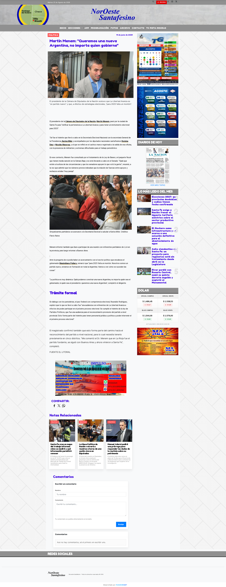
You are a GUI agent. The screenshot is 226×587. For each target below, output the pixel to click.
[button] (154, 2)
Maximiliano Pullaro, (68, 263)
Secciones (74, 28)
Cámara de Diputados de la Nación (80, 121)
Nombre (58, 490)
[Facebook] (169, 2)
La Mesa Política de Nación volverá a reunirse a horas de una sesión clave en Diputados (90, 449)
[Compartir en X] (59, 406)
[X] (177, 2)
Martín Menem (103, 121)
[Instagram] (173, 2)
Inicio (63, 28)
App (86, 28)
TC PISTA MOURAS (156, 28)
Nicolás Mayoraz (62, 145)
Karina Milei (66, 141)
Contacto (138, 28)
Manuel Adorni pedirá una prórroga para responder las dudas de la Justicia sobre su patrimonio (119, 449)
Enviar (121, 524)
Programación (100, 28)
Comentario (59, 500)
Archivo (125, 28)
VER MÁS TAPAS (157, 185)
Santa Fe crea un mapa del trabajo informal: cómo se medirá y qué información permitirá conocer (61, 449)
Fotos (114, 28)
